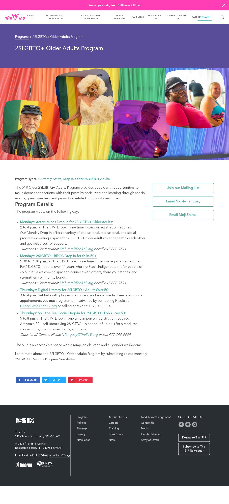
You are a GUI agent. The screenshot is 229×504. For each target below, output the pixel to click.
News (112, 440)
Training (114, 428)
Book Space (116, 434)
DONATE (204, 17)
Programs (22, 37)
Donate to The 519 (194, 437)
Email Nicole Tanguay (183, 201)
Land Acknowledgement (156, 417)
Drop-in (68, 179)
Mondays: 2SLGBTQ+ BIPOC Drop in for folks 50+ (58, 256)
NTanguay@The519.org (38, 306)
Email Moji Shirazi (183, 215)
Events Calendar (151, 434)
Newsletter (83, 440)
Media (145, 428)
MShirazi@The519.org (77, 249)
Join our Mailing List (183, 188)
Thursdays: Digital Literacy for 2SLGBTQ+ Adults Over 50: (64, 290)
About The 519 (118, 417)
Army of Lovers (150, 440)
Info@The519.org (59, 455)
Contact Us (147, 423)
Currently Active (49, 179)
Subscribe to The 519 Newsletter (194, 448)
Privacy (81, 434)
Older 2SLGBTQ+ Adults (92, 179)
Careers (113, 423)
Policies (81, 423)
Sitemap (82, 428)
